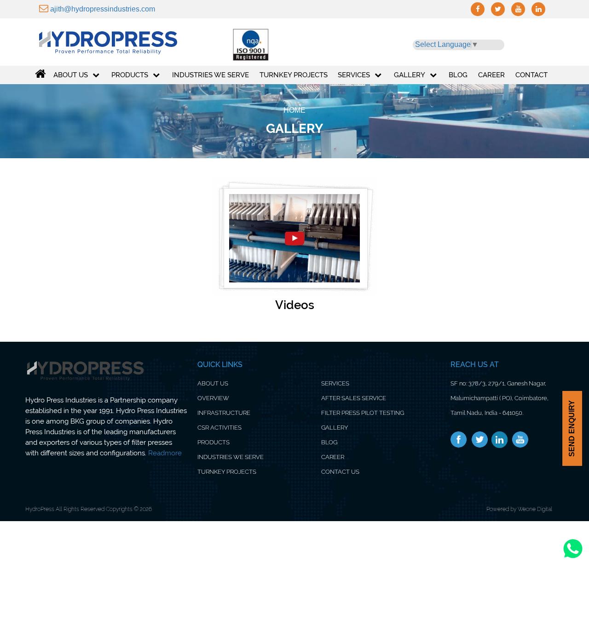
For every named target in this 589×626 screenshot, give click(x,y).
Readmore (165, 453)
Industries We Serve (210, 75)
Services (354, 75)
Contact (531, 75)
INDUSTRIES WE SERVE (230, 457)
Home (294, 110)
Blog (458, 75)
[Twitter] (479, 439)
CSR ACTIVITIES (219, 427)
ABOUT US (70, 75)
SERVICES (335, 383)
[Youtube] (520, 439)
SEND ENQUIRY (572, 428)
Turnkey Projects (294, 75)
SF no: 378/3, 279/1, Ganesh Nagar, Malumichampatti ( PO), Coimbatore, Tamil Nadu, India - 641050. (499, 398)
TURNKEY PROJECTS (226, 471)
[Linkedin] (499, 439)
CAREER (332, 457)
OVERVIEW (213, 398)
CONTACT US (340, 471)
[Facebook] (458, 439)
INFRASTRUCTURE (223, 412)
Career (491, 75)
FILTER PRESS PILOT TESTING (362, 412)
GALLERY (409, 75)
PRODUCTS (129, 75)
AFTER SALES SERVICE (353, 398)
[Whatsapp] (572, 558)
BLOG (329, 442)
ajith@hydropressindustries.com (101, 9)
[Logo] (116, 40)
